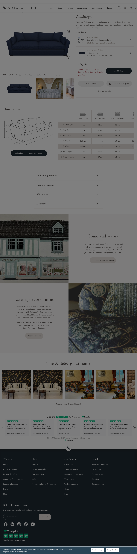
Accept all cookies (112, 550)
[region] (68, 550)
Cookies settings (97, 550)
